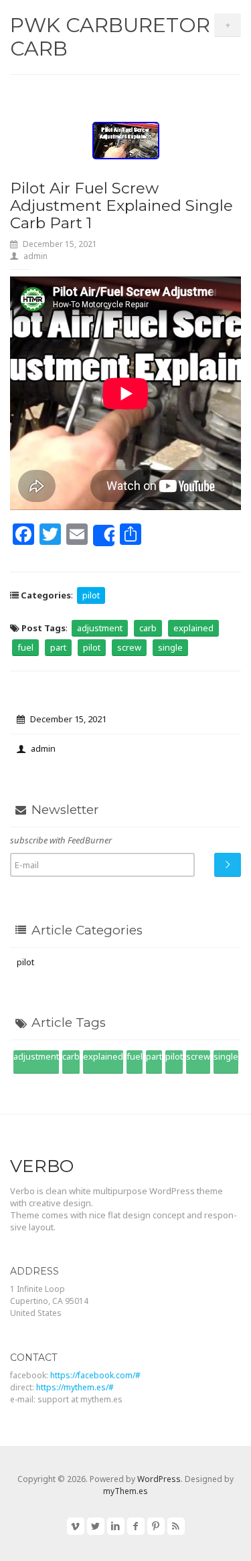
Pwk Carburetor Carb (110, 37)
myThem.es (125, 1491)
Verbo (42, 1166)
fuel (25, 647)
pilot (91, 595)
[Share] (103, 535)
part (58, 647)
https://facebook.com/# (95, 1375)
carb (148, 628)
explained (193, 628)
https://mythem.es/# (75, 1387)
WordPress (159, 1479)
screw (129, 647)
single (170, 647)
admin (35, 256)
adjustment (99, 628)
